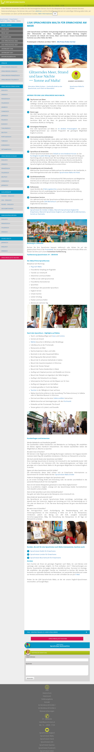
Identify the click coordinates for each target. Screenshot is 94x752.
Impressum (47, 696)
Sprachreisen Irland (47, 739)
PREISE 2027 (5, 33)
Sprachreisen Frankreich (47, 748)
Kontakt (47, 702)
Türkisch (4, 141)
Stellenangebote (47, 699)
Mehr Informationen (45, 14)
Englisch (2, 21)
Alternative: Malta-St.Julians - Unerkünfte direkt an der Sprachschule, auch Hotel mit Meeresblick (45, 87)
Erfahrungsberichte (50, 189)
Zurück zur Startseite (37, 214)
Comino (62, 336)
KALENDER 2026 (6, 37)
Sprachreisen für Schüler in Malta (41, 210)
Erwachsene (13, 19)
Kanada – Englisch (7, 196)
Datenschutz (47, 693)
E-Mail (77, 574)
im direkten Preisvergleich (67, 129)
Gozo (54, 336)
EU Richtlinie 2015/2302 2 (47, 708)
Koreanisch (5, 145)
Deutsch (4, 132)
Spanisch (4, 94)
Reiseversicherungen (47, 711)
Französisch (5, 99)
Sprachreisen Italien (47, 751)
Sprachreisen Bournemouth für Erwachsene (45, 558)
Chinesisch (5, 111)
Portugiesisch (6, 137)
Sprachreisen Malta (47, 736)
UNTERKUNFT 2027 (7, 53)
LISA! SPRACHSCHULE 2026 (9, 41)
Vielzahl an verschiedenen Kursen (64, 154)
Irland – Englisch (7, 204)
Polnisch (4, 120)
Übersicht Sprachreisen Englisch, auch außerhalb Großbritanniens (62, 212)
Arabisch (4, 107)
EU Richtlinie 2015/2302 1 (47, 705)
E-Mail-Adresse (30, 657)
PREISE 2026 (5, 29)
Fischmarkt (67, 401)
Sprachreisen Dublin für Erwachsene (43, 551)
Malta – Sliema (6, 25)
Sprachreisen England (47, 733)
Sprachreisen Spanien (47, 745)
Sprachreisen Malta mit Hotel (69, 172)
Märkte (33, 342)
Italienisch (5, 103)
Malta (8, 21)
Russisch (4, 124)
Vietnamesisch (6, 149)
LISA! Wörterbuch (50, 202)
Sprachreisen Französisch (10, 75)
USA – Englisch (6, 200)
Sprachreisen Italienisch (10, 80)
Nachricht (29, 664)
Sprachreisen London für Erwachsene (43, 554)
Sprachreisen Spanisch (9, 71)
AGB (47, 690)
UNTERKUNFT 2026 (7, 49)
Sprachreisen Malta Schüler (64, 475)
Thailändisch (5, 128)
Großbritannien (7, 208)
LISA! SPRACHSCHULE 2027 (9, 45)
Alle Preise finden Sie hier (66, 42)
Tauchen (34, 390)
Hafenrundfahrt (59, 398)
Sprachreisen (4, 19)
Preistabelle (49, 249)
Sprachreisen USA (47, 742)
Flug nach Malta (36, 267)
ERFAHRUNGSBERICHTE (8, 56)
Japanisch (4, 115)
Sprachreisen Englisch (9, 67)
